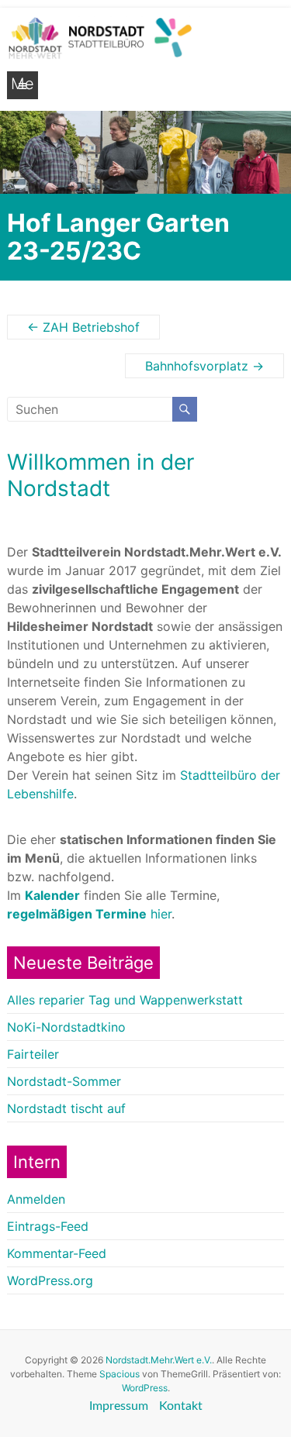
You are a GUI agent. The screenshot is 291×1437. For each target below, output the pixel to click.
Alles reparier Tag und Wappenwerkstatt (125, 1000)
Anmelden (36, 1199)
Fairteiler (33, 1054)
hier (89, 914)
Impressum (118, 1406)
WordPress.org (50, 1280)
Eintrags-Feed (47, 1226)
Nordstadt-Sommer (64, 1081)
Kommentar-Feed (56, 1253)
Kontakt (181, 1406)
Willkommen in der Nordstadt (100, 475)
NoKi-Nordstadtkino (66, 1027)
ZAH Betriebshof (83, 327)
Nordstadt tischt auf (66, 1108)
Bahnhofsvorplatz (204, 366)
